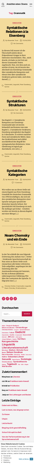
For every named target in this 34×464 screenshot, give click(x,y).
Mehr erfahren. (24, 459)
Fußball (11, 332)
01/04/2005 (27, 244)
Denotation (5, 332)
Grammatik (8, 84)
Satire (4, 357)
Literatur (16, 377)
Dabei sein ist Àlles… (10, 405)
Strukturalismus (21, 288)
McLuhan (5, 350)
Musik (4, 352)
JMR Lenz (11, 337)
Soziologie (26, 359)
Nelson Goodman (15, 352)
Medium (12, 350)
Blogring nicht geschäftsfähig (14, 428)
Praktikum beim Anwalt (19, 381)
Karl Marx (22, 339)
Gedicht (20, 332)
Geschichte (5, 335)
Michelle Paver (22, 350)
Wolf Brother (7, 366)
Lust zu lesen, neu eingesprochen (15, 410)
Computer (16, 329)
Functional (6, 456)
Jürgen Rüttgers (7, 339)
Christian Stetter (10, 286)
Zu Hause (6, 414)
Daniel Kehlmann (25, 329)
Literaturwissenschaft (15, 347)
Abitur (3, 325)
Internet (4, 337)
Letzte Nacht (7, 423)
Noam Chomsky (10, 288)
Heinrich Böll (27, 335)
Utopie (26, 364)
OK (31, 459)
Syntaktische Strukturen (17, 103)
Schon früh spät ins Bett (11, 432)
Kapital (14, 339)
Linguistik (16, 84)
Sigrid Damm (16, 359)
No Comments (18, 43)
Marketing (6, 462)
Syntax (7, 87)
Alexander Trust (13, 40)
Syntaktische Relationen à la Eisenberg (17, 32)
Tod (19, 364)
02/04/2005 (27, 110)
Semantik (6, 359)
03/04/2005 (27, 40)
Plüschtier (17, 354)
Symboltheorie (20, 361)
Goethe (12, 335)
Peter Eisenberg (25, 84)
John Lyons (18, 337)
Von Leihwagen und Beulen (20, 395)
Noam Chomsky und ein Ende (17, 237)
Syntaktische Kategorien (17, 173)
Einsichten (17, 23)
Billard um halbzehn (8, 327)
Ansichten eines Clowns (17, 4)
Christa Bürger (21, 328)
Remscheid (28, 354)
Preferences (7, 458)
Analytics (6, 460)
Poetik (23, 354)
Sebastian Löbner (16, 356)
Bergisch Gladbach (12, 325)
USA (22, 364)
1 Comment (18, 182)
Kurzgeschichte (10, 341)
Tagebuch (12, 364)
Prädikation (15, 386)
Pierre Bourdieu (7, 354)
